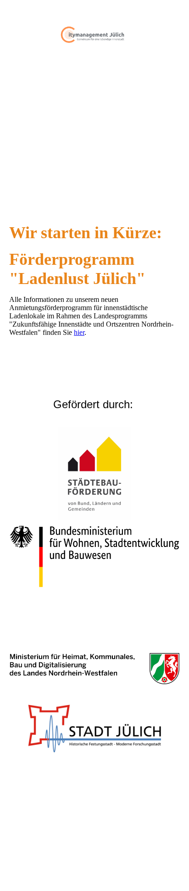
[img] (94, 34)
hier (79, 332)
